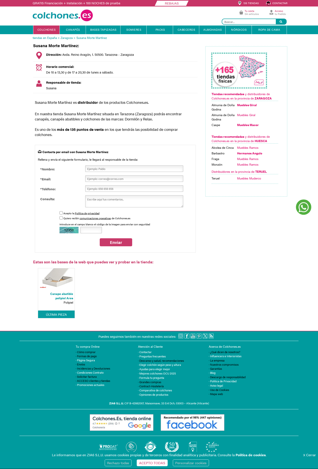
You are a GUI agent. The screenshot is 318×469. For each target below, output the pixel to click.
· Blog (212, 373)
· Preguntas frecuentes (152, 356)
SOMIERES (133, 29)
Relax (147, 119)
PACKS (160, 29)
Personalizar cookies (191, 462)
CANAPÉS (73, 29)
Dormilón (132, 119)
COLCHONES (46, 29)
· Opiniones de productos (153, 394)
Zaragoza (67, 37)
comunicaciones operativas (95, 218)
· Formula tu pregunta (151, 378)
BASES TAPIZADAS (103, 29)
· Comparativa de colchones (155, 390)
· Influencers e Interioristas (225, 356)
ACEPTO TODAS (152, 462)
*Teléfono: (48, 189)
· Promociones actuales (90, 385)
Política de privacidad (87, 213)
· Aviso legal (216, 385)
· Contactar (145, 352)
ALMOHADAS (212, 29)
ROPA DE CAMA (269, 29)
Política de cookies (251, 454)
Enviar (116, 242)
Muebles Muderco (249, 178)
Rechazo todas (118, 462)
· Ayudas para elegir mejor (154, 369)
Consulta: (47, 199)
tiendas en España (45, 37)
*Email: (45, 179)
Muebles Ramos (248, 147)
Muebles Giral (246, 115)
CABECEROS (186, 29)
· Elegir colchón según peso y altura (159, 365)
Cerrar (309, 454)
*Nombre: (47, 169)
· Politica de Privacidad (222, 381)
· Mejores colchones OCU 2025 (157, 373)
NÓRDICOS (239, 29)
